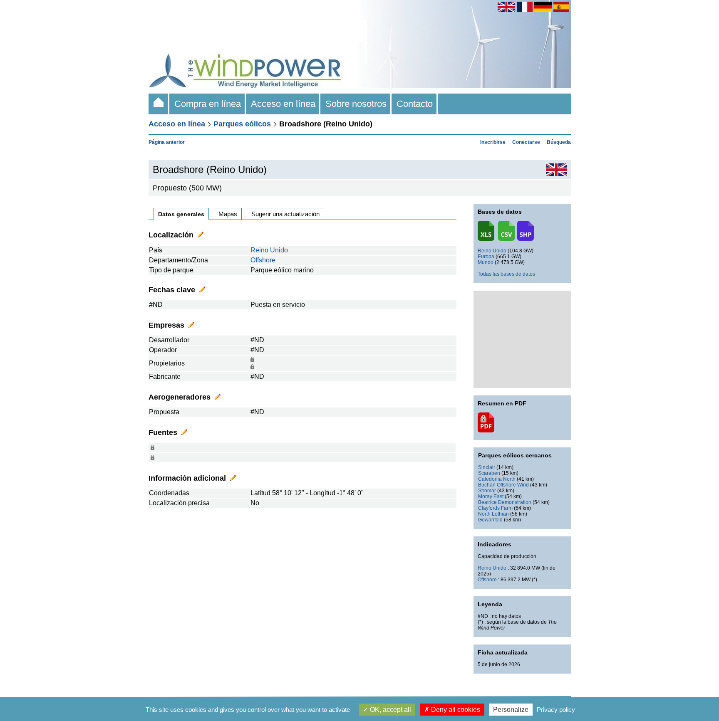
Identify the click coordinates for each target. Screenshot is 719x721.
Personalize (510, 709)
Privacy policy (556, 709)
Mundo (485, 262)
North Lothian (493, 514)
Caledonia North (497, 479)
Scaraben (489, 473)
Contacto (415, 104)
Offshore (262, 260)
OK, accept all (389, 709)
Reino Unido (269, 250)
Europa (486, 256)
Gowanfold (490, 520)
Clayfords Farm (495, 508)
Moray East (490, 496)
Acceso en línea (283, 104)
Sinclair (486, 467)
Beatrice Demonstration (504, 502)
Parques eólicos (242, 124)
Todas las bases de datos (506, 274)
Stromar (487, 491)
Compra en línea (207, 104)
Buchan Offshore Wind (503, 485)
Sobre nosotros (356, 104)
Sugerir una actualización (285, 213)
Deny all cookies (454, 709)
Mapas (227, 213)
